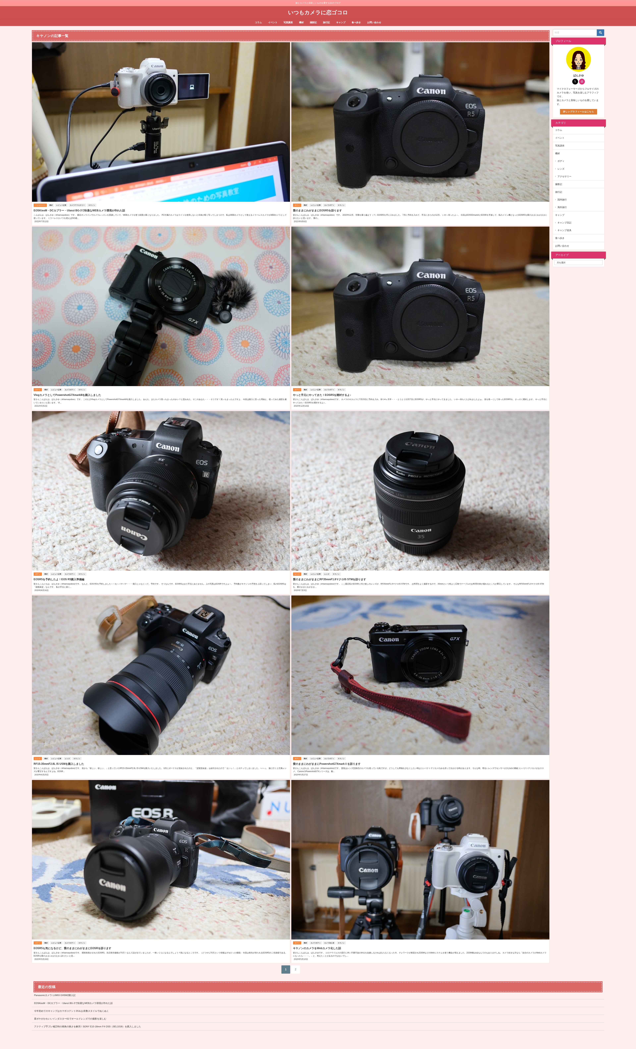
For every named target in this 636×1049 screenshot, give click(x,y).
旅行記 (326, 22)
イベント (272, 22)
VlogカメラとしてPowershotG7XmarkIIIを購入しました (67, 395)
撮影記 (313, 22)
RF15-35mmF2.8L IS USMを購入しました (60, 763)
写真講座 (288, 22)
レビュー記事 (61, 205)
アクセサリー (40, 205)
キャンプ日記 (564, 222)
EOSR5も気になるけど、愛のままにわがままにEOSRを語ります (72, 948)
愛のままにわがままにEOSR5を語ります (317, 210)
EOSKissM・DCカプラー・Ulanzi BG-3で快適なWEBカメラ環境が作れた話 (79, 210)
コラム (258, 22)
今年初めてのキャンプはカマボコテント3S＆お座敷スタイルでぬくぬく (71, 1011)
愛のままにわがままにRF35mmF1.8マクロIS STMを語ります (329, 579)
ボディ (297, 205)
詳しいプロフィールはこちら (578, 111)
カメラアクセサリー (77, 205)
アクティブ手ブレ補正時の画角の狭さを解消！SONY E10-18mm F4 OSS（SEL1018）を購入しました (87, 1026)
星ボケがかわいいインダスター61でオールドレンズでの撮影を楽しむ (70, 1019)
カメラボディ (329, 205)
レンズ (297, 574)
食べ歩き (356, 22)
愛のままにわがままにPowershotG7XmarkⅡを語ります (327, 763)
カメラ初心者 (329, 943)
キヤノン (91, 205)
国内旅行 (562, 199)
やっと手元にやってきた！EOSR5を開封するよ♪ (322, 395)
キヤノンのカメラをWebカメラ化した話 (317, 948)
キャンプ (340, 22)
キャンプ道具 (564, 230)
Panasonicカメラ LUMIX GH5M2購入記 (55, 995)
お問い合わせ (374, 22)
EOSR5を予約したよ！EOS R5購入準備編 (59, 579)
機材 (301, 22)
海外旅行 (562, 207)
